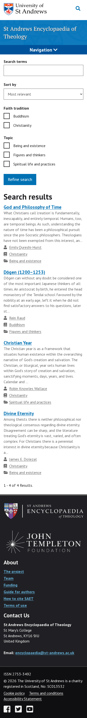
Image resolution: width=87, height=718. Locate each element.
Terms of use (15, 605)
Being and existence (29, 145)
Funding (10, 585)
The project (14, 571)
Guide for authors (19, 591)
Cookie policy (14, 693)
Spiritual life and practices (34, 164)
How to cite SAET (19, 598)
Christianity (22, 125)
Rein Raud (17, 317)
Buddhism (21, 116)
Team (9, 578)
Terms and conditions (46, 693)
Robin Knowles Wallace (28, 388)
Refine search (20, 179)
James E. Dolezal (23, 459)
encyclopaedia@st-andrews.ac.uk (44, 652)
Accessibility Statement (23, 698)
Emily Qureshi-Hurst (25, 247)
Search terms (15, 61)
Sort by (10, 84)
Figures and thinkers (29, 154)
